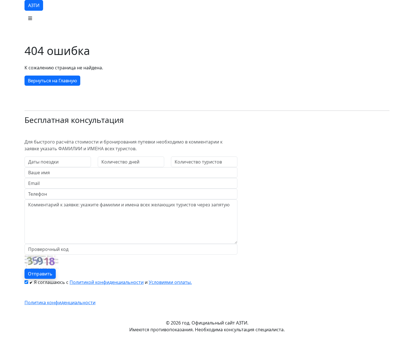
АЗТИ (33, 5)
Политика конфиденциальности (60, 302)
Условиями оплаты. (170, 282)
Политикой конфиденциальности (107, 282)
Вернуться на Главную (52, 81)
